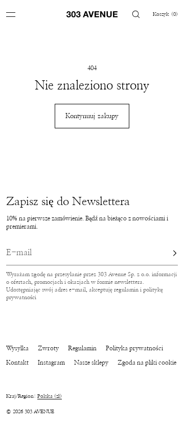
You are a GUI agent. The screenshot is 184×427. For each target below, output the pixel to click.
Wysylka (17, 348)
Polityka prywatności (134, 348)
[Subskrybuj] (165, 253)
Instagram (51, 362)
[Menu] (18, 14)
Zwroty (48, 348)
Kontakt (17, 362)
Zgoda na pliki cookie (147, 362)
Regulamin (82, 348)
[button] (136, 14)
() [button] (165, 14)
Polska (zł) (49, 396)
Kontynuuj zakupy (92, 116)
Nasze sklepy (91, 362)
